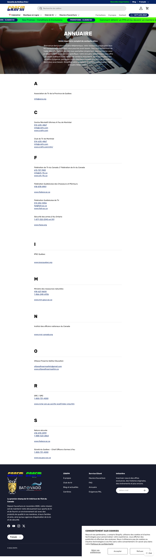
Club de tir (49, 15)
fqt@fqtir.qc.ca (40, 206)
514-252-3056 (40, 203)
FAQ (90, 483)
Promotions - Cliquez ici (72, 20)
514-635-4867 (40, 125)
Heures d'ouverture (68, 15)
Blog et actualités (70, 487)
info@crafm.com (41, 128)
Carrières (67, 492)
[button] (147, 8)
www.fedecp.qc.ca (42, 192)
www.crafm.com (41, 130)
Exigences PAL (95, 492)
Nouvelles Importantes (119, 2)
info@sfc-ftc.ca (40, 173)
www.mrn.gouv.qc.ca (43, 300)
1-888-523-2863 (41, 436)
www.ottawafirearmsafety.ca (46, 369)
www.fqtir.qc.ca (41, 208)
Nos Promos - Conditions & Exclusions (33, 20)
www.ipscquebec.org (43, 262)
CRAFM (14, 548)
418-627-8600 (40, 291)
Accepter (118, 551)
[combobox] (81, 8)
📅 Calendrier (15, 15)
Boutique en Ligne (31, 15)
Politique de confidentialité (101, 544)
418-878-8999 (40, 433)
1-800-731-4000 (41, 398)
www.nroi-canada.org (43, 334)
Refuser (140, 551)
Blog (134, 2)
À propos (112, 15)
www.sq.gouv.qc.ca (42, 458)
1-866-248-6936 (41, 294)
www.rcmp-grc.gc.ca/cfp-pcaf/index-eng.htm (54, 404)
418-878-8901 (40, 187)
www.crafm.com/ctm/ (43, 147)
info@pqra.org (40, 99)
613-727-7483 (40, 170)
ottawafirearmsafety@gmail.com (48, 366)
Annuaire (93, 487)
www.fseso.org (40, 225)
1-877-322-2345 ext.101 (44, 219)
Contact (122, 15)
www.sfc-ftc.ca (40, 176)
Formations (101, 15)
